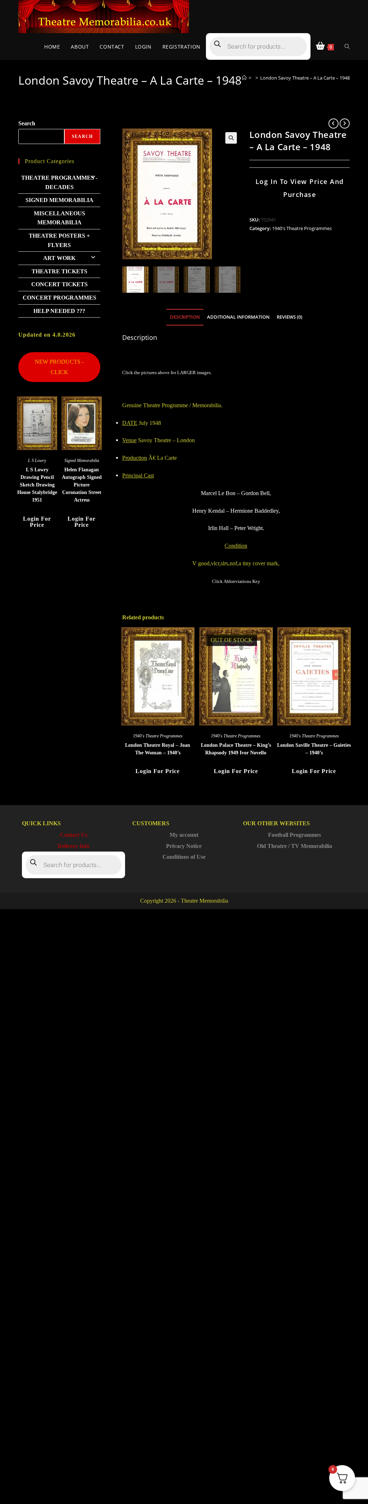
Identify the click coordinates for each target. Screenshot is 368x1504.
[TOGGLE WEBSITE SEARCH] (347, 46)
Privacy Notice (184, 846)
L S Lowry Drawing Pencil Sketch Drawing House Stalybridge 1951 (37, 485)
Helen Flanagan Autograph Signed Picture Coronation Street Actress (82, 485)
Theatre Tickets (59, 271)
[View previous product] (333, 123)
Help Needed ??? (59, 311)
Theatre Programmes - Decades (59, 182)
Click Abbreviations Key (236, 581)
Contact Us (73, 835)
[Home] (244, 78)
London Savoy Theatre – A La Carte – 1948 (305, 78)
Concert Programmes (59, 298)
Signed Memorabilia (59, 200)
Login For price (157, 771)
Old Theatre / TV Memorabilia (294, 846)
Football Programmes (294, 835)
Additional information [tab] (238, 317)
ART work (59, 258)
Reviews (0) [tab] (289, 317)
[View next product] (345, 123)
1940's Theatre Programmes (302, 228)
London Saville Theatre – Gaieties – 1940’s (314, 748)
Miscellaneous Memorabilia (59, 218)
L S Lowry (37, 460)
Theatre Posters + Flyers (59, 240)
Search (26, 123)
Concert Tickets (59, 284)
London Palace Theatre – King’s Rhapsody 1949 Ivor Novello (236, 748)
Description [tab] (185, 317)
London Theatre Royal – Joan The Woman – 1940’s (157, 748)
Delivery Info (73, 846)
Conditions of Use (184, 857)
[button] (231, 138)
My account (184, 835)
